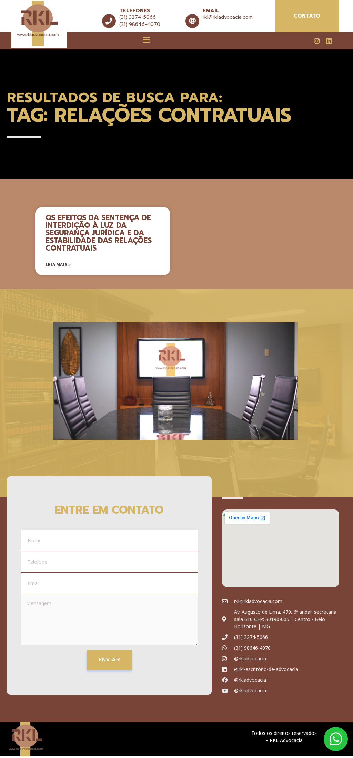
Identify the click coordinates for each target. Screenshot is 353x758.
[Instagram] (317, 41)
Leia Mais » (58, 265)
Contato (307, 16)
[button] (146, 39)
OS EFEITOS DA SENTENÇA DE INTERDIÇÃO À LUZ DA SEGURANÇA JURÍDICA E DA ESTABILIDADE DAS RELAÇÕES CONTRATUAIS (99, 233)
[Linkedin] (329, 41)
